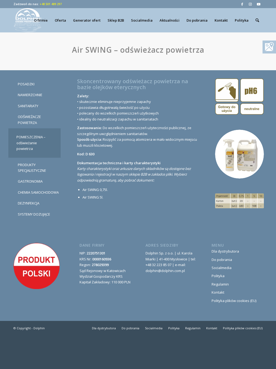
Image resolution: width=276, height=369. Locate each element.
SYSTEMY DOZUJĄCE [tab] (34, 214)
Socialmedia (222, 267)
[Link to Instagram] (250, 4)
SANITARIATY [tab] (28, 105)
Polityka (218, 275)
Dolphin (39, 328)
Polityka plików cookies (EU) (234, 300)
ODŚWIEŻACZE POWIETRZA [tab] (29, 119)
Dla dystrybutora (225, 251)
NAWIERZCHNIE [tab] (30, 94)
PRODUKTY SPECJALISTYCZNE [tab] (32, 167)
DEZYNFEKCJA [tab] (28, 203)
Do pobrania (222, 259)
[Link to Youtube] (258, 4)
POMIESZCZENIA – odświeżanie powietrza (31, 143)
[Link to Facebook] (242, 4)
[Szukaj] (257, 20)
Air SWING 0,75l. (95, 189)
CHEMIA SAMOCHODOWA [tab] (38, 192)
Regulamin (220, 284)
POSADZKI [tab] (26, 84)
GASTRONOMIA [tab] (30, 181)
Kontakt (218, 292)
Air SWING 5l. (92, 197)
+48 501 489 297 (51, 4)
